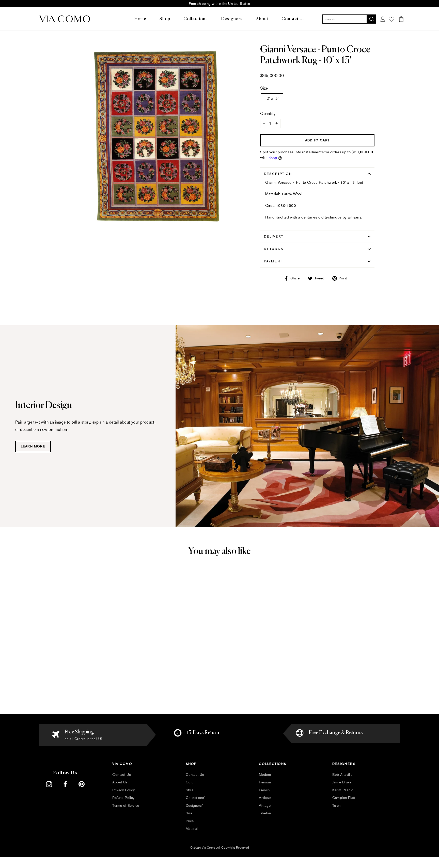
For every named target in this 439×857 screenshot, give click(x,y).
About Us (120, 782)
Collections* (196, 798)
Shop (165, 19)
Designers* (194, 805)
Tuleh (336, 805)
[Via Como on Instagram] (49, 784)
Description (278, 174)
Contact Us (293, 19)
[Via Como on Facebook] (65, 784)
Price (190, 821)
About (262, 19)
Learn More (33, 446)
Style (190, 790)
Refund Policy (123, 798)
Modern (265, 774)
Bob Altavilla (342, 774)
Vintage (265, 805)
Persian (265, 782)
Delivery (274, 236)
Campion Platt (343, 798)
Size (264, 88)
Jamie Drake (341, 782)
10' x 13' (272, 98)
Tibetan (265, 813)
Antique (265, 798)
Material (192, 829)
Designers (232, 19)
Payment (273, 261)
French (264, 790)
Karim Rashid (343, 790)
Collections (195, 19)
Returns (274, 249)
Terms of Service (125, 805)
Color (190, 782)
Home (140, 19)
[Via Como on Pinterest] (82, 784)
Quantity (267, 113)
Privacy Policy (123, 790)
